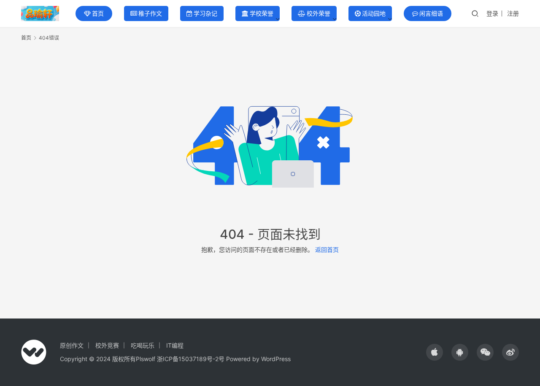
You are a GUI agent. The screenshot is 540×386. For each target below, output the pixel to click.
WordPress (276, 358)
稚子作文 (150, 13)
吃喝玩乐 (142, 345)
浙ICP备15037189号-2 (188, 358)
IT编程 (175, 345)
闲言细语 (431, 13)
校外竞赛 (107, 345)
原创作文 (72, 345)
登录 (492, 13)
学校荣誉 (261, 13)
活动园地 (374, 13)
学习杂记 (205, 13)
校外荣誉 (318, 13)
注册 (513, 13)
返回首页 (327, 249)
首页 (98, 13)
